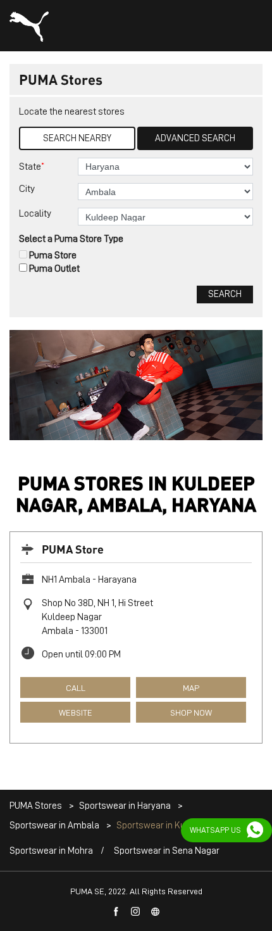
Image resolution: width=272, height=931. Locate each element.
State (31, 166)
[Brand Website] (155, 912)
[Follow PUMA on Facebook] (116, 912)
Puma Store (53, 255)
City (27, 189)
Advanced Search (195, 138)
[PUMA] (29, 26)
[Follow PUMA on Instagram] (136, 912)
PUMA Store (73, 549)
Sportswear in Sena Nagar (166, 851)
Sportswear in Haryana (125, 806)
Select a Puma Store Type (71, 239)
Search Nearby (77, 138)
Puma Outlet (54, 268)
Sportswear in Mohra (51, 851)
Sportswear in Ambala (54, 825)
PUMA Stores (36, 806)
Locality (35, 213)
